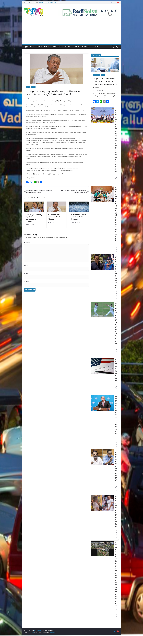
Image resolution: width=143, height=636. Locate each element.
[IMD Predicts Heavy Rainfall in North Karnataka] (79, 203)
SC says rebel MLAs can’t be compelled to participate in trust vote (39, 191)
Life (76, 46)
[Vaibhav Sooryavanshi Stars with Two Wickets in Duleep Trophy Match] (102, 329)
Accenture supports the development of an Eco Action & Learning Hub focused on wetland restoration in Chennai (116, 575)
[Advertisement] (71, 31)
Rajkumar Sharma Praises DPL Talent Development (116, 271)
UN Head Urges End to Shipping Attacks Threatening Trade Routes (116, 416)
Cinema (46, 46)
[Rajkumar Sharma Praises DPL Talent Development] (102, 277)
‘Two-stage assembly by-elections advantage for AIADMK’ (34, 218)
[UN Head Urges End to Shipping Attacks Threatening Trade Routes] (102, 421)
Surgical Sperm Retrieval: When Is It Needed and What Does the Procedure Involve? (105, 83)
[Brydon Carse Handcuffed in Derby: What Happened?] (102, 517)
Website (26, 281)
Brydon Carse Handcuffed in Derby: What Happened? (116, 511)
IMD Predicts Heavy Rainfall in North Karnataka (78, 217)
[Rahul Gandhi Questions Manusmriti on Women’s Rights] (102, 471)
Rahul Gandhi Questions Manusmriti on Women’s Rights (116, 465)
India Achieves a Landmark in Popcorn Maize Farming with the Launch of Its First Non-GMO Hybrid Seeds (116, 140)
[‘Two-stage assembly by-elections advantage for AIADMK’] (34, 203)
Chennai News (96, 74)
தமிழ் (31, 46)
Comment (28, 242)
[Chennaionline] (26, 47)
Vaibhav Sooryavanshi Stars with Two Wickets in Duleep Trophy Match (116, 323)
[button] (33, 46)
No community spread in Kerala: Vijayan (54, 217)
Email (26, 273)
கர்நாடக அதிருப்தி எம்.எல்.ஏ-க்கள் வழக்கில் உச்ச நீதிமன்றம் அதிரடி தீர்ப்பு (73, 191)
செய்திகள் (33, 87)
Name (26, 265)
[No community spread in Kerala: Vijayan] (56, 203)
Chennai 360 (57, 46)
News (38, 46)
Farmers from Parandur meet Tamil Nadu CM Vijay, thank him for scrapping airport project (116, 214)
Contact (96, 46)
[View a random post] (117, 47)
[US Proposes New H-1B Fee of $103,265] (102, 376)
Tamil (28, 87)
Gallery (67, 46)
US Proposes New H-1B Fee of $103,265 (116, 370)
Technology (85, 46)
